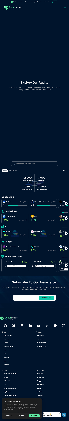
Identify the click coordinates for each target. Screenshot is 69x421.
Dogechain (40, 380)
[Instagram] (63, 321)
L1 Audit (6, 373)
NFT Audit (7, 376)
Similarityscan (41, 338)
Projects (6, 353)
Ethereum (40, 369)
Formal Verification (9, 395)
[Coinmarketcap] (22, 321)
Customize (34, 416)
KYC (5, 349)
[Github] (5, 321)
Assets (6, 338)
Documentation (8, 342)
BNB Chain (40, 373)
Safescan (40, 334)
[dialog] (22, 408)
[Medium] (14, 321)
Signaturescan (41, 342)
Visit (55, 2)
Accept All (21, 416)
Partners (6, 360)
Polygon (39, 376)
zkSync (39, 387)
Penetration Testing (10, 384)
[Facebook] (55, 321)
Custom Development (10, 391)
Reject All (9, 416)
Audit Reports (8, 331)
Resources (7, 334)
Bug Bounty (7, 387)
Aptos (39, 384)
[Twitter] (47, 321)
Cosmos (39, 395)
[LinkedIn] (30, 321)
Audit (5, 345)
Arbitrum (40, 391)
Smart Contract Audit (10, 369)
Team (5, 356)
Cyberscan (40, 331)
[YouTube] (39, 321)
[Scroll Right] (66, 203)
